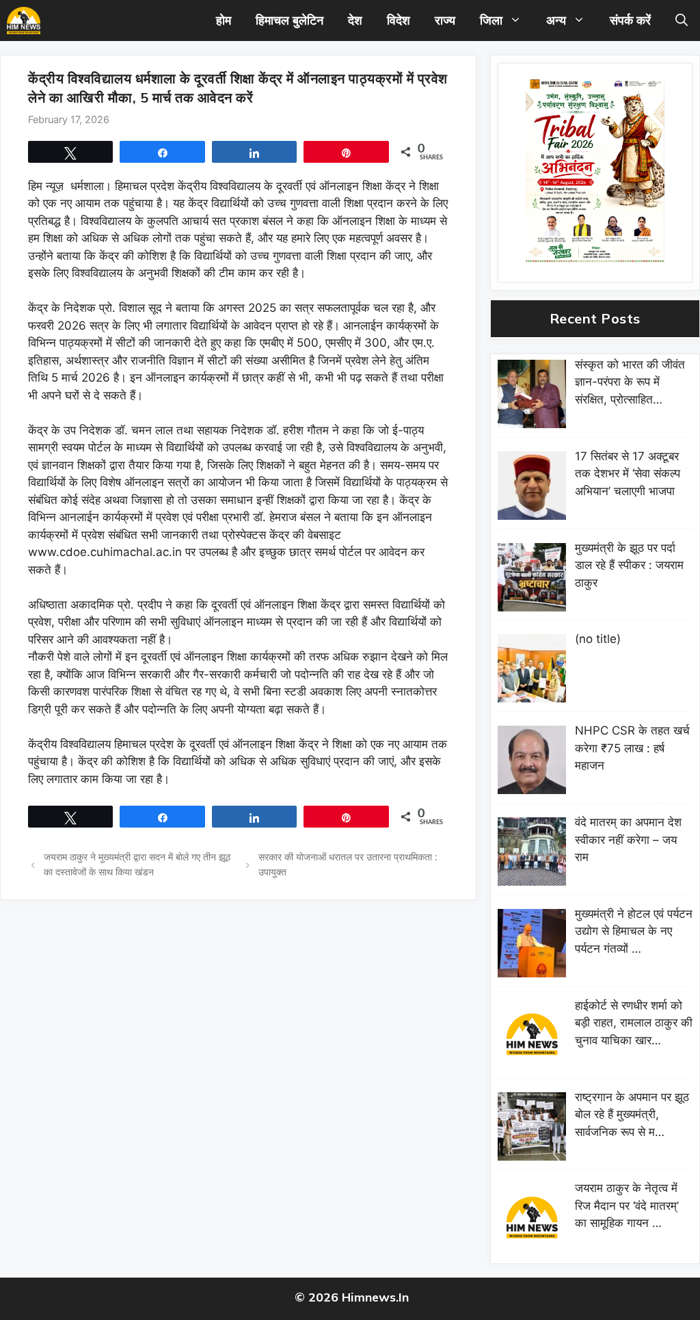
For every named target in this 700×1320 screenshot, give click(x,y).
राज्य (445, 20)
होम (223, 20)
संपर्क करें (630, 20)
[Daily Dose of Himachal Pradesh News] (23, 20)
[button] (681, 20)
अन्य (556, 20)
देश (355, 20)
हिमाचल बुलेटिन (289, 20)
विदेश (398, 20)
